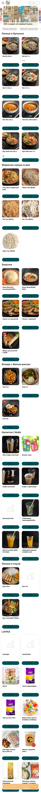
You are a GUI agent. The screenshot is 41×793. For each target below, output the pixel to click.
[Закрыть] (36, 786)
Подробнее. (26, 788)
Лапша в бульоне (10, 29)
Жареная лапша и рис (29, 29)
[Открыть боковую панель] (3, 3)
